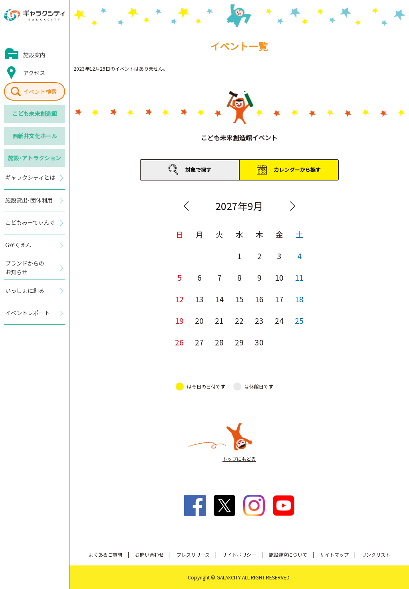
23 (259, 320)
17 (279, 299)
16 (259, 299)
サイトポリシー (239, 554)
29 (239, 342)
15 (239, 299)
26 (179, 342)
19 (179, 320)
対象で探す (198, 169)
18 (299, 299)
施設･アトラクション (34, 158)
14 (219, 299)
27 (199, 342)
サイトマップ (334, 554)
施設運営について (288, 554)
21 (219, 320)
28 (219, 342)
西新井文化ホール (34, 136)
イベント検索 (40, 91)
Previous (186, 206)
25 (299, 320)
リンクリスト (375, 554)
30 (259, 342)
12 (179, 299)
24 (279, 320)
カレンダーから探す (297, 169)
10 (279, 277)
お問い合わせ (149, 554)
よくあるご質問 (105, 554)
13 (199, 299)
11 (299, 277)
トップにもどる (239, 458)
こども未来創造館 (34, 113)
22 (239, 320)
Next (292, 206)
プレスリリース (193, 554)
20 (199, 320)
